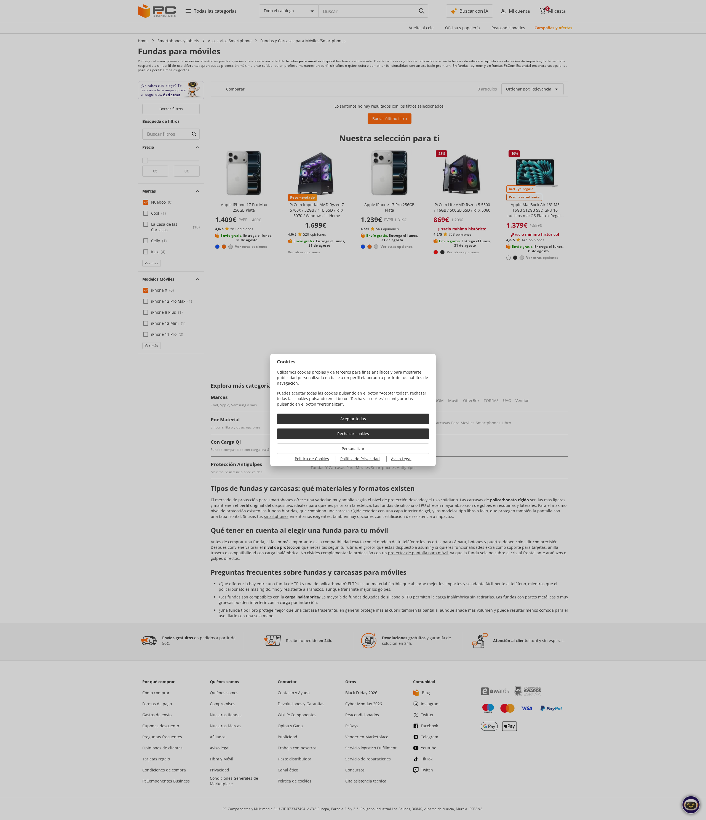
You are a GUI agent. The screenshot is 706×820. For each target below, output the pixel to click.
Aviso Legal (401, 458)
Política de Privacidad (360, 458)
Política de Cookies (312, 458)
